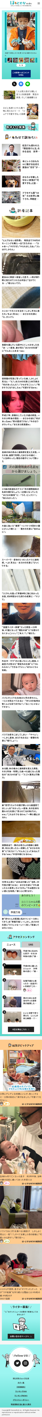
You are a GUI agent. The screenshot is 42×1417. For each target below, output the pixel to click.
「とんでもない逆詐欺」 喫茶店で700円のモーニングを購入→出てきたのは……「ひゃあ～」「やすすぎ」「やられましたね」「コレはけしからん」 (21, 245)
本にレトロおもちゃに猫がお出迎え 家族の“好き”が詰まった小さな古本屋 (31, 167)
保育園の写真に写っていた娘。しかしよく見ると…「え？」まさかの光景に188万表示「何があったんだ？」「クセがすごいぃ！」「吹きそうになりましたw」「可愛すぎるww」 (21, 383)
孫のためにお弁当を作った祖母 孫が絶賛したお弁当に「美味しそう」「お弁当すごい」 (30, 1005)
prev (6, 31)
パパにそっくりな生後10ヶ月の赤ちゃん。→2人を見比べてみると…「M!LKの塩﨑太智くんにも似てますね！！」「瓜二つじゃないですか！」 (21, 702)
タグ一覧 (21, 1382)
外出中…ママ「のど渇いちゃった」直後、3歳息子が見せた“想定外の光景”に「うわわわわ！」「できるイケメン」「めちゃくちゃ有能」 (20, 665)
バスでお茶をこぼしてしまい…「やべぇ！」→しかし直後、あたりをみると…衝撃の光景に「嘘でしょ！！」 (20, 737)
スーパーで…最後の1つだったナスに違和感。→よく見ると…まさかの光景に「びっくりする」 (20, 562)
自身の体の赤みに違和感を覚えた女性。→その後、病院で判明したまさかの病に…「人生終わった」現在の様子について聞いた (21, 457)
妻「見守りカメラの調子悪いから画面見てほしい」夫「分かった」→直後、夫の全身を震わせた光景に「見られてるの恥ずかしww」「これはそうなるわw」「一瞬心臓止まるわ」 (21, 811)
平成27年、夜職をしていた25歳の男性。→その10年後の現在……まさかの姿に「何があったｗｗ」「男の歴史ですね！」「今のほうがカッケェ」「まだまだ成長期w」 (21, 420)
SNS (30, 944)
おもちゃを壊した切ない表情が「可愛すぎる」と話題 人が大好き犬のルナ (31, 183)
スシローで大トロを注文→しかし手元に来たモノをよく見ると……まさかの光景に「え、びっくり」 (21, 313)
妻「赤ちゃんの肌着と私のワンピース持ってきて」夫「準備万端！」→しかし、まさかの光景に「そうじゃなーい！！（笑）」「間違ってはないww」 (20, 923)
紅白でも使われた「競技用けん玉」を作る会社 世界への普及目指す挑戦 (31, 150)
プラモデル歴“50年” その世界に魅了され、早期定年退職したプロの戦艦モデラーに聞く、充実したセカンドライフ (31, 201)
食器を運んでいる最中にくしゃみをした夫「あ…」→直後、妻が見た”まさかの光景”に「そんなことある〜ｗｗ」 (20, 347)
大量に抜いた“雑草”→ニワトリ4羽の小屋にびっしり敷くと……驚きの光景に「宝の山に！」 (21, 528)
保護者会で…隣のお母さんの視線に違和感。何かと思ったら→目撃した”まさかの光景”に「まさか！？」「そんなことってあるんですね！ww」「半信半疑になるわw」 (21, 850)
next (36, 31)
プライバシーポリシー (21, 1400)
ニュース (11, 944)
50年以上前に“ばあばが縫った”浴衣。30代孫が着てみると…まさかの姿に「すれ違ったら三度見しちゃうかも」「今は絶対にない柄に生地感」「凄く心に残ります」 (21, 886)
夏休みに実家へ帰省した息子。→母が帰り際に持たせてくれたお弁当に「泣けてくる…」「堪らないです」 (21, 280)
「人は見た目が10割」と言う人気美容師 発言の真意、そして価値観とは (27, 94)
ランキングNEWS (21, 1395)
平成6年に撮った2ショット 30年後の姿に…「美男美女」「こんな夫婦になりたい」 (30, 971)
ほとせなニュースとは (21, 1378)
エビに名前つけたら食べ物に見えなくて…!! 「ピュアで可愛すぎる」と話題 (14, 110)
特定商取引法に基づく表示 (21, 1404)
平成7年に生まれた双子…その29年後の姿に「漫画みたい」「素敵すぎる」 (30, 956)
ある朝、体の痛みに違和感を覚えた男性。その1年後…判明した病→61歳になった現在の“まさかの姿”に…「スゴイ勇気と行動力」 (21, 773)
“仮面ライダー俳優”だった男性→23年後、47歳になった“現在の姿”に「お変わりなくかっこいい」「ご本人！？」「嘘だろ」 (20, 630)
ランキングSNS (21, 1391)
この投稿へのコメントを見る (21, 73)
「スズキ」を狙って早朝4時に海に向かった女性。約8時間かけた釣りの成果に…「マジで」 (21, 596)
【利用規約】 (21, 1387)
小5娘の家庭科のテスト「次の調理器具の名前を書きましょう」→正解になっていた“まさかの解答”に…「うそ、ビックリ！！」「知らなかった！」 (20, 493)
